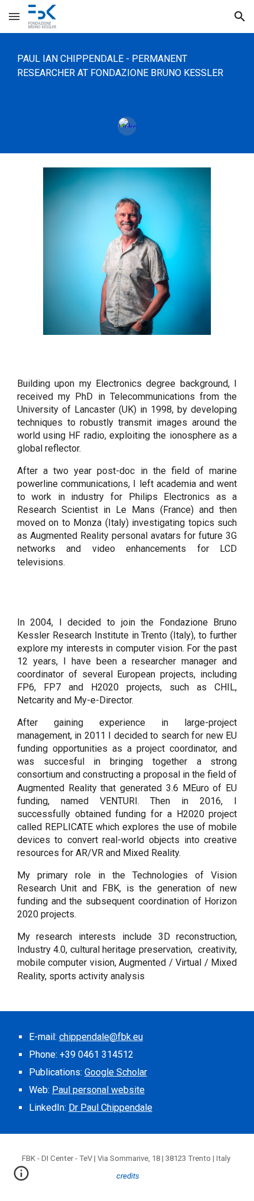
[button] (14, 16)
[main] (127, 66)
